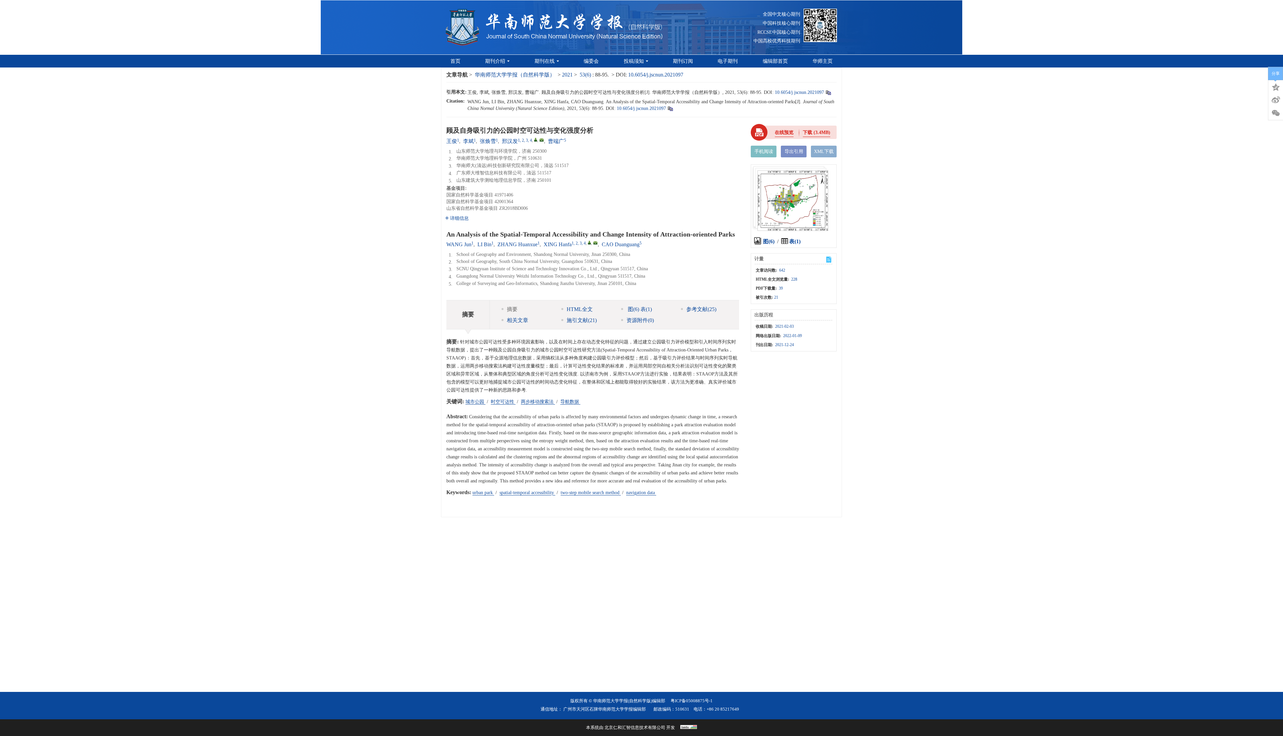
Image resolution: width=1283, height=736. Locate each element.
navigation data (641, 492)
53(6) (586, 75)
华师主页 (823, 61)
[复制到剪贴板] (828, 92)
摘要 (512, 309)
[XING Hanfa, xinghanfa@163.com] (589, 243)
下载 (816, 132)
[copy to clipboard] (670, 108)
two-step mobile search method (591, 492)
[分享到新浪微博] (1275, 100)
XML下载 (824, 151)
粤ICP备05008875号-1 (692, 700)
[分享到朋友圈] (1275, 113)
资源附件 (640, 320)
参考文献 (701, 309)
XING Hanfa (558, 244)
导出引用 (794, 151)
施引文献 (582, 320)
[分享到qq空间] (1275, 86)
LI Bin (484, 244)
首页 (455, 61)
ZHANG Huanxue (517, 244)
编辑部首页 (775, 61)
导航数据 (570, 401)
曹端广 (556, 141)
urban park (483, 492)
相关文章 (517, 320)
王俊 (451, 141)
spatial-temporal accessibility (527, 492)
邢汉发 (510, 141)
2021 (567, 75)
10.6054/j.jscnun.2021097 (655, 75)
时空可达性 (503, 401)
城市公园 (475, 401)
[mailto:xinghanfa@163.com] (541, 140)
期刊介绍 (495, 61)
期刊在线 (545, 61)
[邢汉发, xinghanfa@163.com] (535, 140)
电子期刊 (728, 61)
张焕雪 (488, 141)
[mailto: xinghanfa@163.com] (595, 243)
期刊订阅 (683, 61)
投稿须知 (634, 61)
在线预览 (784, 132)
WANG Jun (458, 244)
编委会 (591, 61)
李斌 (468, 141)
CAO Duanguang (620, 244)
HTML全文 (580, 309)
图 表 (639, 309)
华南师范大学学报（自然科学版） (515, 75)
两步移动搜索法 (538, 401)
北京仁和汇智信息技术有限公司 (634, 727)
